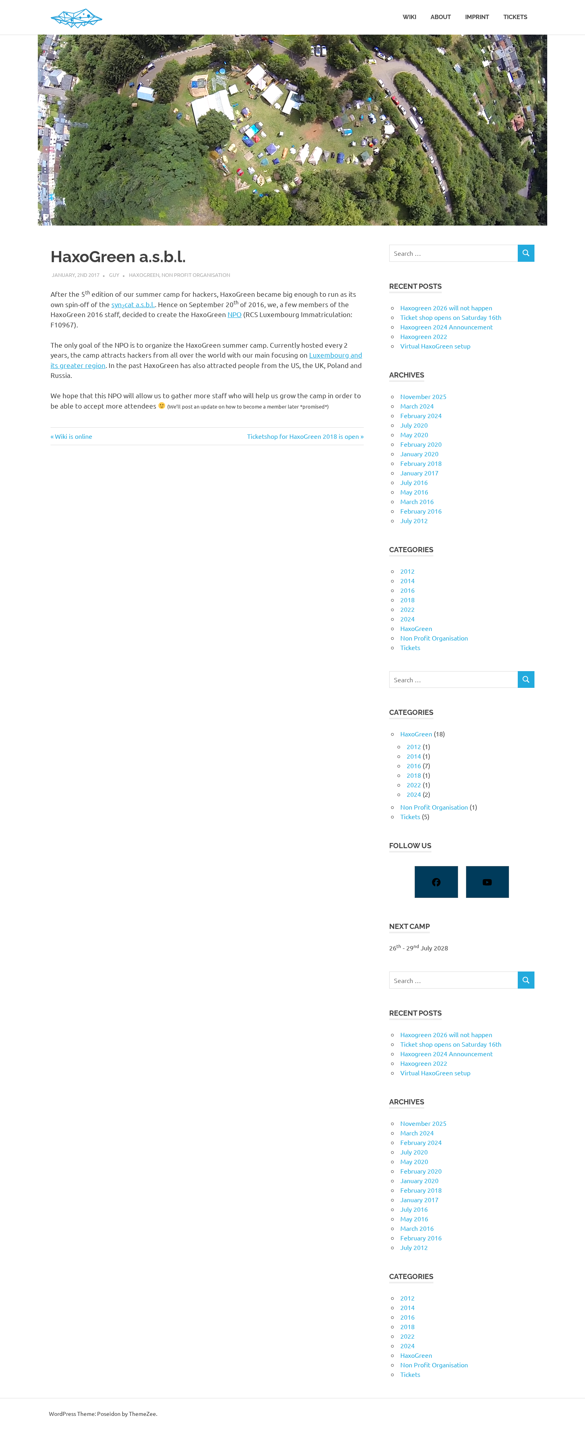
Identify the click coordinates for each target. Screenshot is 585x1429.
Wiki (409, 17)
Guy (114, 274)
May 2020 (414, 434)
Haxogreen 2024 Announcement (446, 327)
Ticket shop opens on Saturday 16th (450, 317)
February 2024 (421, 415)
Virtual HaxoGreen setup (435, 346)
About (441, 17)
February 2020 (421, 444)
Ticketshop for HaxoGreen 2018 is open (303, 436)
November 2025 (423, 396)
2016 (407, 590)
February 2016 (421, 511)
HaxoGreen (144, 274)
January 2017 (419, 473)
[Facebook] (436, 882)
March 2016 (417, 501)
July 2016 (414, 482)
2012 (407, 571)
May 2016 (414, 492)
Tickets (515, 17)
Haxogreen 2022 (423, 336)
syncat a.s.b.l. (133, 304)
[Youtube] (487, 882)
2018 (407, 600)
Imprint (477, 17)
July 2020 (414, 425)
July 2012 (414, 520)
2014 (407, 580)
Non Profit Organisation (196, 274)
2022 (407, 609)
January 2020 (419, 454)
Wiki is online (73, 436)
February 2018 (421, 463)
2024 (407, 619)
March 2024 (417, 406)
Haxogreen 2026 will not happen (446, 307)
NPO (235, 314)
